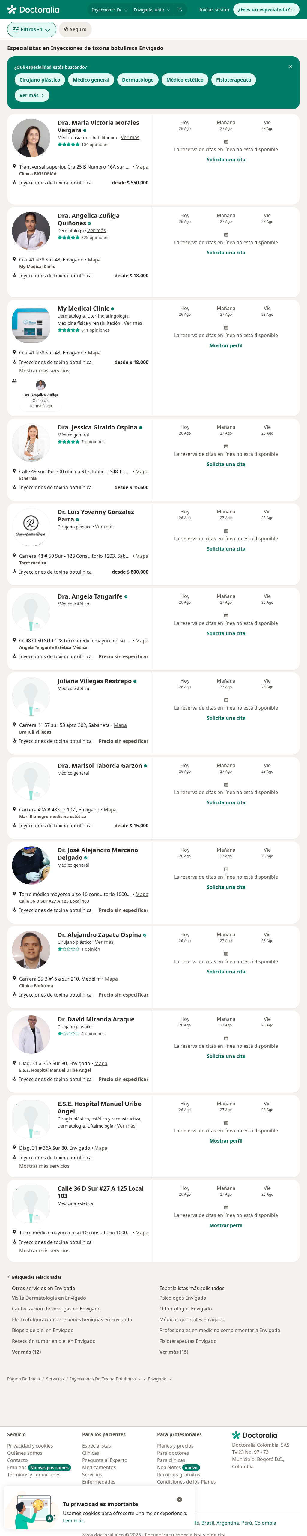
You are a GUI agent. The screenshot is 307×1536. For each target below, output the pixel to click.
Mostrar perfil (226, 345)
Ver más (29, 95)
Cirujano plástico (39, 79)
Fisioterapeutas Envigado (188, 1341)
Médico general (91, 79)
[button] (290, 67)
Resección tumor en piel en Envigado (54, 1341)
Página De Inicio (23, 1379)
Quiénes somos (25, 1453)
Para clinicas (171, 1460)
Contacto (17, 1460)
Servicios (55, 1379)
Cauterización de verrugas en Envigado (56, 1308)
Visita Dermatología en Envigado (49, 1298)
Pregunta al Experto (104, 1460)
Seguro (78, 29)
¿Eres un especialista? (264, 9)
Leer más (73, 1520)
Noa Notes (177, 1467)
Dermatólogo (138, 79)
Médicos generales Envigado (192, 1319)
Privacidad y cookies (30, 1445)
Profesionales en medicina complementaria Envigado (219, 1330)
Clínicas (90, 1453)
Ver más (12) (26, 1351)
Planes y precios (175, 1445)
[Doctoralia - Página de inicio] (44, 9)
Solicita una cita (226, 159)
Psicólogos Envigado (182, 1298)
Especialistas (96, 1445)
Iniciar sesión (214, 9)
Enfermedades (98, 1481)
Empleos (38, 1467)
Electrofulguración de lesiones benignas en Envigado (72, 1319)
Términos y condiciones (34, 1474)
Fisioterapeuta (233, 79)
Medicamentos (99, 1467)
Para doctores (173, 1453)
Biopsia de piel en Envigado (43, 1330)
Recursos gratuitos (178, 1474)
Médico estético (185, 79)
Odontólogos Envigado (185, 1308)
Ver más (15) (173, 1351)
